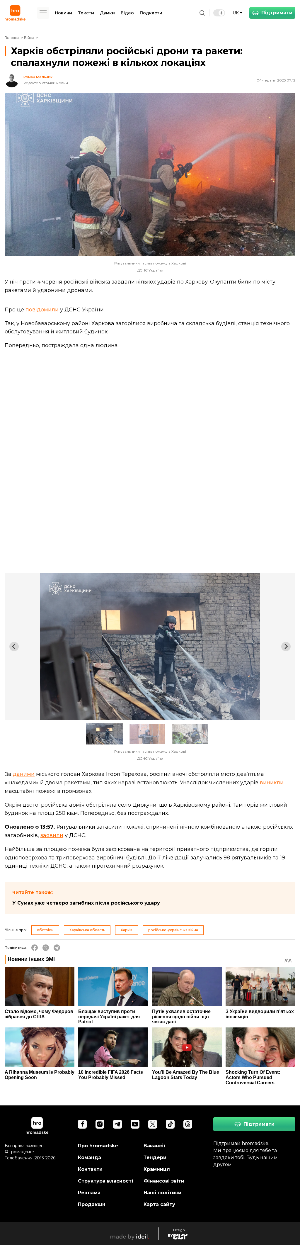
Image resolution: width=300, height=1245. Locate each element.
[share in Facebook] (34, 947)
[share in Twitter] (45, 947)
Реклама (89, 1192)
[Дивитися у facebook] (82, 1124)
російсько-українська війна (173, 930)
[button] (104, 733)
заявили (51, 835)
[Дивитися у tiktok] (170, 1124)
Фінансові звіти (164, 1181)
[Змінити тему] (219, 12)
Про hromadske (98, 1146)
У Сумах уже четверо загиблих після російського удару (86, 903)
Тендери (155, 1157)
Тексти (86, 13)
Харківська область (87, 930)
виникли (272, 782)
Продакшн (91, 1204)
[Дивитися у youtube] (135, 1124)
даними (24, 774)
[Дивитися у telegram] (117, 1124)
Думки (107, 13)
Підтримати (276, 13)
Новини (63, 13)
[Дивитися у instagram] (100, 1124)
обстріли (45, 930)
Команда (89, 1157)
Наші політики (162, 1192)
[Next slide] (286, 646)
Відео (127, 13)
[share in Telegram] (57, 947)
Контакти (90, 1169)
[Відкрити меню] (43, 13)
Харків (126, 930)
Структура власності (105, 1181)
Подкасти (151, 13)
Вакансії (155, 1146)
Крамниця (157, 1169)
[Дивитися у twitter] (152, 1124)
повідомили (42, 309)
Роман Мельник (37, 77)
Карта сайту (159, 1204)
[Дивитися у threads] (187, 1124)
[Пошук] (202, 13)
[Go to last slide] (14, 646)
